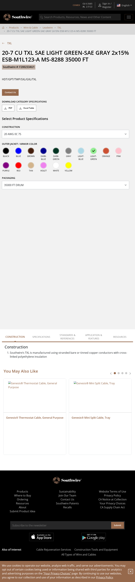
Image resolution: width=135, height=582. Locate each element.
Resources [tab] (119, 336)
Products (14, 27)
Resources (22, 503)
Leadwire (48, 27)
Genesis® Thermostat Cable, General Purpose (34, 417)
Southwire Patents (67, 503)
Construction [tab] (15, 336)
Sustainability (67, 491)
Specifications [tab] (41, 336)
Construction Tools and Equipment (96, 549)
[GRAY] (68, 151)
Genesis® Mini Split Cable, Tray (91, 417)
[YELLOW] (68, 165)
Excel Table (28, 108)
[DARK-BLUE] (43, 151)
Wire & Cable (31, 27)
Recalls (67, 507)
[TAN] (31, 165)
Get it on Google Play (93, 537)
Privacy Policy (104, 577)
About (22, 507)
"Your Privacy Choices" (57, 573)
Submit (117, 525)
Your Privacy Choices (112, 503)
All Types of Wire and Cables (78, 554)
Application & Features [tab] (93, 336)
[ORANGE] (106, 151)
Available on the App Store (41, 537)
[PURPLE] (6, 165)
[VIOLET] (43, 165)
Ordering (22, 499)
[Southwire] (18, 17)
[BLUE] (18, 151)
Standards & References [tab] (67, 336)
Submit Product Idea (22, 511)
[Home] (3, 27)
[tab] (115, 373)
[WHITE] (56, 165)
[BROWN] (31, 151)
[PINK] (118, 151)
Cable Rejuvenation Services (53, 549)
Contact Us (10, 92)
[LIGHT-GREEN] (93, 151)
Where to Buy (22, 495)
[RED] (18, 165)
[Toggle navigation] (129, 17)
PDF (10, 108)
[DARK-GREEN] (56, 151)
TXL (59, 27)
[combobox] (80, 17)
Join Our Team (67, 495)
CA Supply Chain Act (112, 507)
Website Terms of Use (112, 491)
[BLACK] (6, 151)
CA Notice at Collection (112, 499)
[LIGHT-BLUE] (81, 151)
